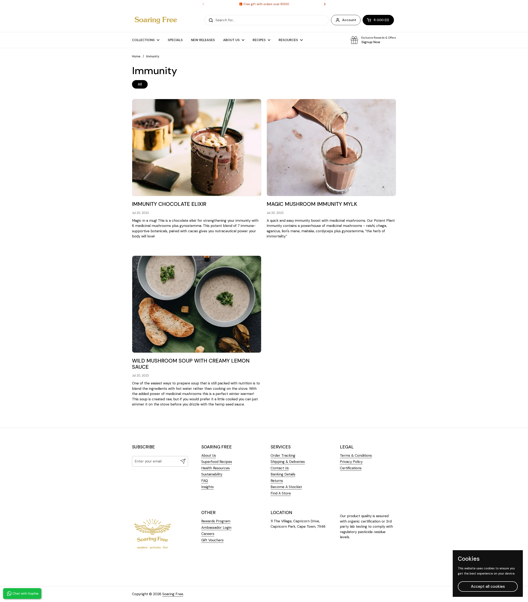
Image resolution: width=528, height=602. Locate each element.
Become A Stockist (286, 487)
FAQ (204, 480)
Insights (207, 487)
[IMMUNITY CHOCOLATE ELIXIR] (196, 147)
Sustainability (211, 474)
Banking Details (283, 474)
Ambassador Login (216, 527)
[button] (378, 20)
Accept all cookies (488, 586)
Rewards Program (215, 521)
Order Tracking (283, 455)
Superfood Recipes (216, 461)
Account (349, 20)
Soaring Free (172, 594)
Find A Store (281, 493)
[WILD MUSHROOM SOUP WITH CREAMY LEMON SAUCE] (196, 304)
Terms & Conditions (356, 455)
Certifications (351, 468)
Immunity (152, 56)
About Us (208, 455)
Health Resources (215, 468)
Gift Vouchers (212, 540)
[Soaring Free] (155, 20)
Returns (277, 480)
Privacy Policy (351, 461)
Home (136, 56)
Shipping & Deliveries (288, 461)
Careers (207, 533)
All (140, 84)
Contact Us (280, 468)
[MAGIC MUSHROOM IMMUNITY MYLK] (331, 147)
